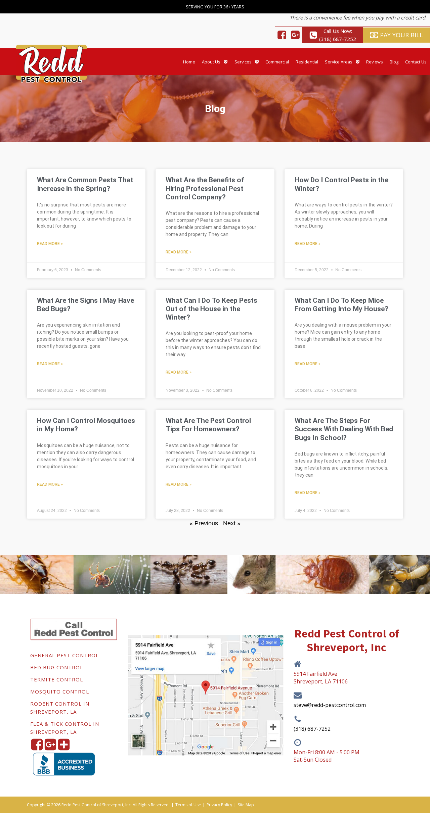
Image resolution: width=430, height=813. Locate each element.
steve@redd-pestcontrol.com (330, 705)
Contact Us (416, 62)
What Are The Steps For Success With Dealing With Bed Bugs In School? (344, 429)
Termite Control (56, 679)
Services (243, 62)
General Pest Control (64, 655)
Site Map (246, 805)
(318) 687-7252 (312, 728)
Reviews (374, 62)
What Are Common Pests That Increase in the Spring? (85, 184)
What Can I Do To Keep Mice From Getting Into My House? (341, 304)
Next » (232, 523)
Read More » (50, 243)
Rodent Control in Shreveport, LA (59, 707)
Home (189, 62)
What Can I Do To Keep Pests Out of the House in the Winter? (211, 308)
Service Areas (338, 62)
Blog (394, 62)
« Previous (203, 523)
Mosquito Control (59, 691)
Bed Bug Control (56, 667)
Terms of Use (188, 805)
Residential (307, 62)
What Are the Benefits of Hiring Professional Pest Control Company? (205, 188)
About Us (211, 62)
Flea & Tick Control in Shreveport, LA (64, 727)
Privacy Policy (219, 805)
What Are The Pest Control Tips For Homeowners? (208, 425)
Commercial (277, 62)
